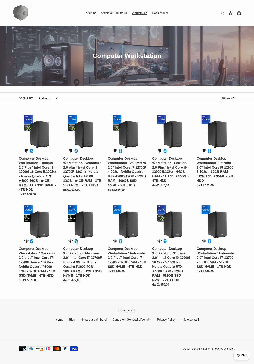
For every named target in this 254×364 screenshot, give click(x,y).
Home (59, 319)
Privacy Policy (166, 319)
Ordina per (26, 98)
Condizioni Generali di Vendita (132, 319)
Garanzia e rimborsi (94, 319)
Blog (72, 319)
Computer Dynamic (202, 348)
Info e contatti (190, 319)
